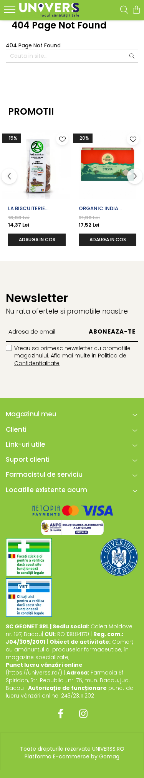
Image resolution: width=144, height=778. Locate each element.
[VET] (29, 597)
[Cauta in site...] (124, 10)
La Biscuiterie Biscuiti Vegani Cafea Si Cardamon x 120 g (35, 208)
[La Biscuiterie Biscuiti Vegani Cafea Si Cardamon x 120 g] (36, 164)
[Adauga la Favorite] (62, 139)
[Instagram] (83, 714)
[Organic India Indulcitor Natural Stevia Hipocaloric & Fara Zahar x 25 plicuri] (107, 164)
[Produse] (10, 11)
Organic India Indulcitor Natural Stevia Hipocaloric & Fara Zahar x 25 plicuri (106, 208)
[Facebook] (61, 714)
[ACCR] (29, 557)
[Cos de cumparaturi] (136, 10)
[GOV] (119, 557)
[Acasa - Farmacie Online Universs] (49, 10)
